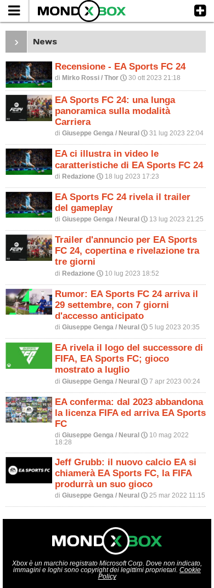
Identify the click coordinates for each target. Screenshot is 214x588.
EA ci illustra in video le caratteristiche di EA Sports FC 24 (129, 159)
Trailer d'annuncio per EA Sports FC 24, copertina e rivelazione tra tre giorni (127, 251)
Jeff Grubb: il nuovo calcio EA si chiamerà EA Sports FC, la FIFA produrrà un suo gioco (125, 473)
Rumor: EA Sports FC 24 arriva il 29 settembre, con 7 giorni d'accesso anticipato (126, 305)
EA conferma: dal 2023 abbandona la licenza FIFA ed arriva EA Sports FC (130, 413)
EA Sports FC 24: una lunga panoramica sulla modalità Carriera (115, 111)
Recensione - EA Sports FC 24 (120, 66)
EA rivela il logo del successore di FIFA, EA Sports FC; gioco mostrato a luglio (129, 358)
